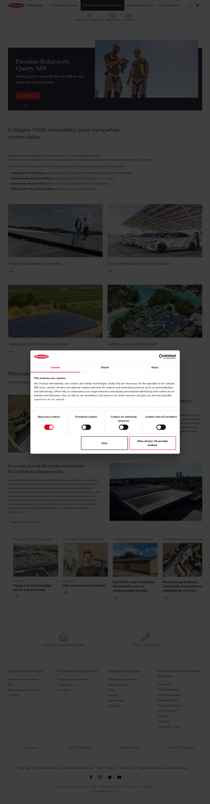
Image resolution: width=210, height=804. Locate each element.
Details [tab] (105, 367)
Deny (104, 442)
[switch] (86, 427)
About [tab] (155, 367)
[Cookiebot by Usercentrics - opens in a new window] (161, 356)
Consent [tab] (55, 367)
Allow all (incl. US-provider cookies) (152, 443)
